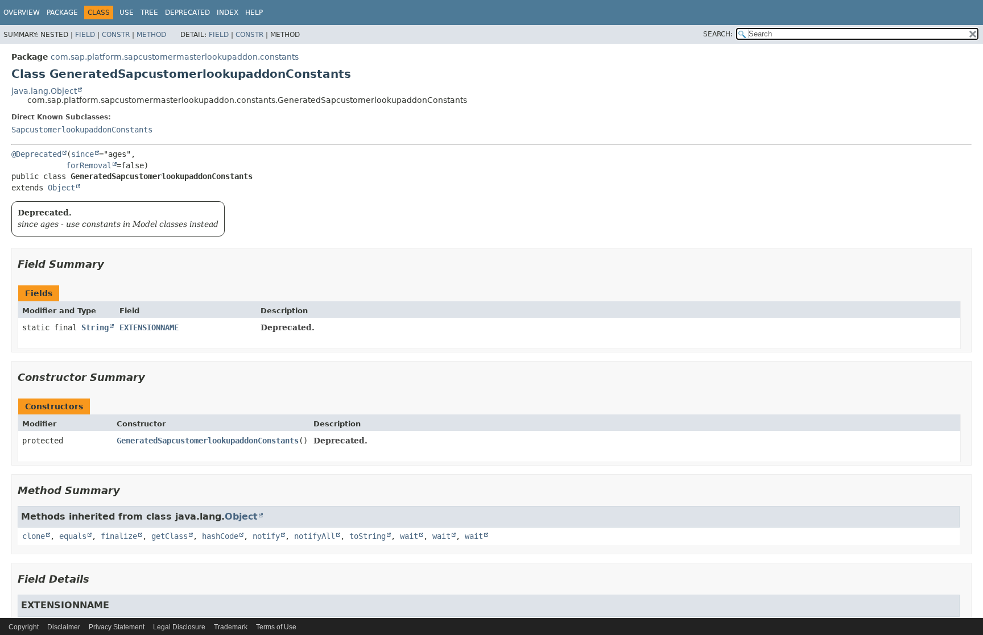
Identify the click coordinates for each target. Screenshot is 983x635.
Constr (116, 35)
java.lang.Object (44, 91)
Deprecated (187, 12)
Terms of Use (276, 627)
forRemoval (88, 165)
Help (254, 12)
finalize (119, 536)
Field (85, 35)
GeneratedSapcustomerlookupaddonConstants (208, 440)
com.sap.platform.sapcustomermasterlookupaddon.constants (175, 56)
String (95, 327)
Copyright (24, 627)
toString (367, 536)
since (82, 154)
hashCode (220, 536)
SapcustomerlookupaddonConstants (81, 129)
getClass (169, 536)
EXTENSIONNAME (149, 327)
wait (409, 536)
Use (126, 12)
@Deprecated (36, 154)
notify (266, 536)
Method (151, 35)
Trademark (230, 627)
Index (227, 12)
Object (61, 187)
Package (62, 12)
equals (72, 536)
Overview (21, 12)
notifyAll (314, 536)
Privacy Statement (116, 627)
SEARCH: (718, 34)
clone (33, 536)
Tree (149, 12)
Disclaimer (63, 627)
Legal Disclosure (179, 627)
